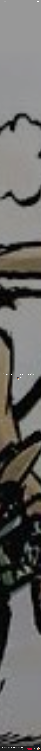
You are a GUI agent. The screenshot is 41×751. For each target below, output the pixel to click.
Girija (21, 377)
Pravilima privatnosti (23, 749)
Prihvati (30, 748)
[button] (38, 1)
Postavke (35, 748)
